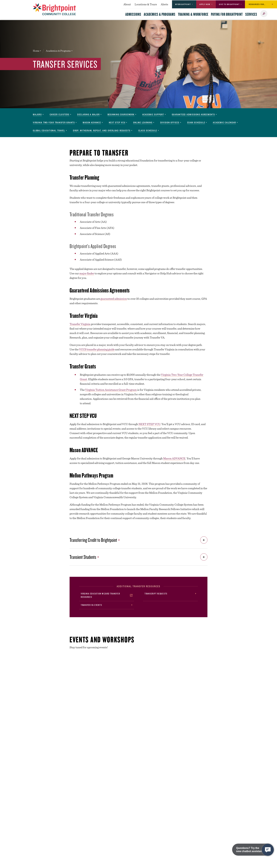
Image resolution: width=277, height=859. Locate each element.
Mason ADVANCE (174, 458)
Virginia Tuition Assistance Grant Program (111, 389)
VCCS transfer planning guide (97, 349)
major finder (86, 273)
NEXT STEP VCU (149, 424)
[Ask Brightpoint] (268, 850)
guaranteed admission (114, 298)
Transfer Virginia (80, 324)
